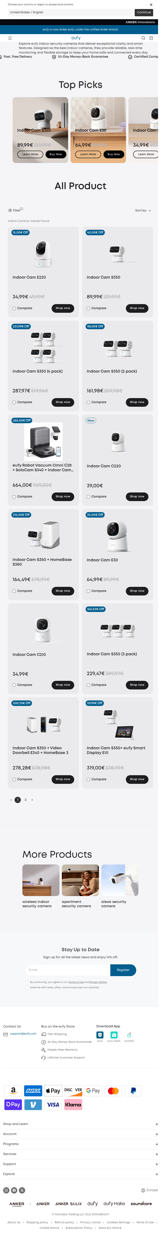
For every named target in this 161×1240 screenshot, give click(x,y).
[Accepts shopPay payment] (13, 1105)
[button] (151, 5)
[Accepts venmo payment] (33, 1105)
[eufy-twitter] (22, 1190)
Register (123, 970)
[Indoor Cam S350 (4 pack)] (43, 347)
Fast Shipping (57, 1034)
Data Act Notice (110, 1228)
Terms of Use (76, 982)
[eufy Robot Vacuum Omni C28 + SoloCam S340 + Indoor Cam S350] (43, 441)
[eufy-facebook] (14, 1190)
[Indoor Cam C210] (43, 630)
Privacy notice (90, 1222)
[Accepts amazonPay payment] (13, 1091)
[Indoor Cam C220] (117, 442)
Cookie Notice (49, 1228)
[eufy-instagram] (6, 1190)
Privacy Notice (98, 982)
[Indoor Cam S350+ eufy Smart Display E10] (117, 724)
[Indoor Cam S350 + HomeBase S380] (43, 536)
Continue (144, 12)
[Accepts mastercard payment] (113, 1091)
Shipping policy (37, 1222)
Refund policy (64, 1222)
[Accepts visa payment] (53, 1105)
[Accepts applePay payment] (53, 1091)
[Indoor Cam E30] (117, 536)
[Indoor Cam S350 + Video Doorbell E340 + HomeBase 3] (43, 724)
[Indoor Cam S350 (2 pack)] (117, 347)
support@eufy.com (23, 1034)
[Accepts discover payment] (73, 1091)
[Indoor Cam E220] (43, 253)
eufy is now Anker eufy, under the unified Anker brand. (80, 29)
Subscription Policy (79, 1228)
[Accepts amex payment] (33, 1091)
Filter (16, 210)
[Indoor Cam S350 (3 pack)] (117, 630)
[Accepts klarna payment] (73, 1105)
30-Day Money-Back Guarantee (70, 1042)
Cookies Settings (118, 1222)
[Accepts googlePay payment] (93, 1091)
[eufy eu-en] (76, 38)
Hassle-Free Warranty (63, 1050)
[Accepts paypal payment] (133, 1091)
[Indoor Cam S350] (117, 253)
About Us (13, 1222)
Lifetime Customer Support (66, 1058)
